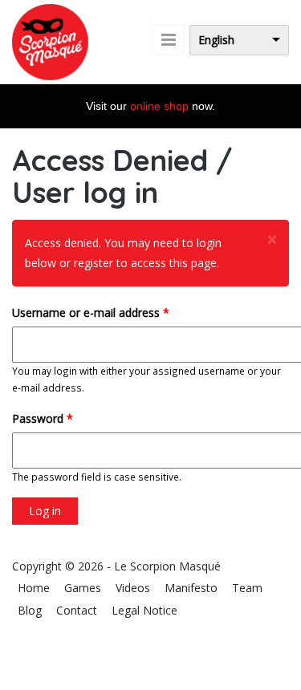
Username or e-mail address (90, 312)
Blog (30, 610)
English (216, 40)
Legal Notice (144, 610)
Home (34, 587)
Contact (76, 610)
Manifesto (191, 587)
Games (82, 587)
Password (42, 418)
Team (247, 587)
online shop (159, 105)
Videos (133, 587)
